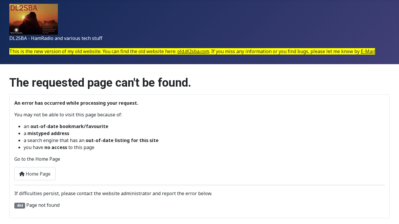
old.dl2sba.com (193, 51)
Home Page (38, 174)
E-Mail (368, 51)
